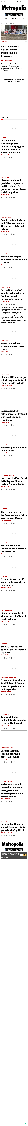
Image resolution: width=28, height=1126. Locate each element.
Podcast (21, 18)
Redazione (4, 1)
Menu (3, 21)
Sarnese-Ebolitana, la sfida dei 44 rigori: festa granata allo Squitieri (13, 827)
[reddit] (13, 24)
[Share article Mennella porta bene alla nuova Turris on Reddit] (14, 456)
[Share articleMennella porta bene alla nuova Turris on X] (4, 456)
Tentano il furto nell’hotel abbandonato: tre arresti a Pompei (13, 719)
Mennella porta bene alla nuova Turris (14, 449)
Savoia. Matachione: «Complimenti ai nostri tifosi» (13, 346)
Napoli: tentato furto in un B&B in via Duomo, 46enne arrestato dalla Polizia (13, 224)
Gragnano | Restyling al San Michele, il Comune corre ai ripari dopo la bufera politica (13, 685)
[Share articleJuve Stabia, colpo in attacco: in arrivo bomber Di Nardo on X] (4, 268)
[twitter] (4, 24)
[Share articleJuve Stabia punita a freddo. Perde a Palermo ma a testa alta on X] (4, 557)
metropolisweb (5, 351)
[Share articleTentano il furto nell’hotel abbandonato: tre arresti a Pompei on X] (4, 728)
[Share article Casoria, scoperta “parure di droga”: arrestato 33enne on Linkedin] (7, 762)
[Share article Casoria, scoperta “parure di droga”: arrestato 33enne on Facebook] (2, 762)
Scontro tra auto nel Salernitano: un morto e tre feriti (13, 649)
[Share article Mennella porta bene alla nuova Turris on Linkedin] (7, 456)
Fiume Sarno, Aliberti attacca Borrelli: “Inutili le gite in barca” (13, 615)
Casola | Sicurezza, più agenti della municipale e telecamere (14, 582)
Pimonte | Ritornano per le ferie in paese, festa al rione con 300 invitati (13, 380)
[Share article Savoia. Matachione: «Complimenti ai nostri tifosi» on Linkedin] (7, 354)
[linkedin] (6, 24)
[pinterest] (9, 24)
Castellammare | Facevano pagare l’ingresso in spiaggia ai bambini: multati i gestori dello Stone (13, 146)
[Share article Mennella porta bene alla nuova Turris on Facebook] (2, 456)
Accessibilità (4, 857)
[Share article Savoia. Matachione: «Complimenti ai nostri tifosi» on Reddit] (14, 354)
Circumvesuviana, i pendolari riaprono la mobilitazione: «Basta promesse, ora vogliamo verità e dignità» (13, 186)
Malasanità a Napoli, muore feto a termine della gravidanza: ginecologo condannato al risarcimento (13, 790)
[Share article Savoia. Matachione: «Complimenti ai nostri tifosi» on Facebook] (2, 354)
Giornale (19, 1)
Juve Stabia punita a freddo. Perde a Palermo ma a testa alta (13, 548)
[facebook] (2, 24)
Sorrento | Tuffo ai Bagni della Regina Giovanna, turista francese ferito (14, 481)
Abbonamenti (11, 1)
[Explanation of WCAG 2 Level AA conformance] (23, 855)
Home (3, 18)
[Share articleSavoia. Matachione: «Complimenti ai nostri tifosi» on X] (4, 354)
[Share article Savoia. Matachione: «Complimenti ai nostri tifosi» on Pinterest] (9, 354)
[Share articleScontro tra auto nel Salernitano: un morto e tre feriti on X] (4, 658)
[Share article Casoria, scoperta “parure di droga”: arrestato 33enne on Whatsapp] (12, 762)
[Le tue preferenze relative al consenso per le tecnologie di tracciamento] (25, 1123)
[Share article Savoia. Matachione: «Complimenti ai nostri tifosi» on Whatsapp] (12, 354)
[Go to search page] (24, 2)
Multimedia (14, 18)
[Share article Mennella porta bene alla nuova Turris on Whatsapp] (12, 456)
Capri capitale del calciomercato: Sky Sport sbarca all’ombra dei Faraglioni (14, 415)
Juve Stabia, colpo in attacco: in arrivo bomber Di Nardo (14, 259)
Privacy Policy (12, 855)
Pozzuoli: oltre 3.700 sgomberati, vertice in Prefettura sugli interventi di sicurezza (13, 295)
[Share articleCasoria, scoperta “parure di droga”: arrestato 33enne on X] (4, 762)
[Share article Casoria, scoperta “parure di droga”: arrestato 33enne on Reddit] (14, 762)
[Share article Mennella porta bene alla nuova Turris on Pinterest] (9, 456)
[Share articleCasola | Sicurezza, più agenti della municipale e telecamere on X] (4, 590)
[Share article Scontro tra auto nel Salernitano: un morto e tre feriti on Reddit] (14, 658)
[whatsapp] (11, 24)
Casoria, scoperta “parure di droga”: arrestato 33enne (10, 753)
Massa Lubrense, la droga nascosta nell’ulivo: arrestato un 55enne (14, 514)
